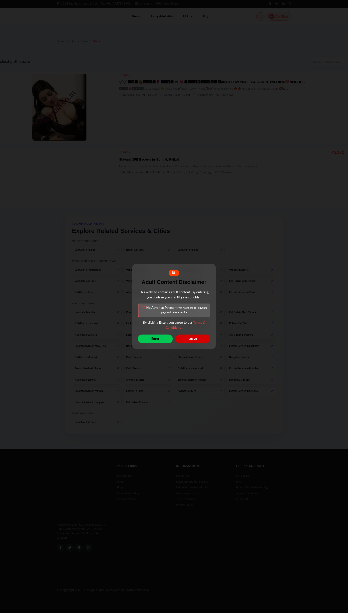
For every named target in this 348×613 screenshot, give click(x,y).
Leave (193, 339)
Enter (155, 339)
